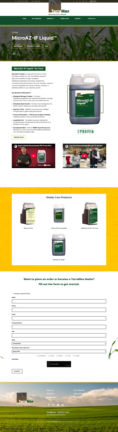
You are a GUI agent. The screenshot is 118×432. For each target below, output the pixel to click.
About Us (50, 390)
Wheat (60, 355)
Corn (52, 355)
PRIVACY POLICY (73, 421)
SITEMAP (64, 421)
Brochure (18, 46)
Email (14, 314)
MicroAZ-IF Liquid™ (59, 259)
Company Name (17, 323)
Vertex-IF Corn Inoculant (59, 228)
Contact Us (91, 18)
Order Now (19, 137)
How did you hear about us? (21, 348)
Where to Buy (64, 18)
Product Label (34, 46)
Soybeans (42, 355)
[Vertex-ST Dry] (28, 213)
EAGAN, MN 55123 (60, 414)
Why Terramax (36, 18)
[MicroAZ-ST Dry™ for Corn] (90, 213)
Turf (69, 355)
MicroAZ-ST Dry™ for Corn (89, 228)
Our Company (52, 397)
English (94, 1)
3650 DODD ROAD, (51, 414)
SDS (46, 46)
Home (24, 18)
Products (50, 18)
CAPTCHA (15, 359)
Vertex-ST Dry (28, 228)
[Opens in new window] (73, 1)
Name (14, 297)
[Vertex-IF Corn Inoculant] (59, 213)
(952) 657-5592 (63, 412)
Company (78, 18)
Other (77, 355)
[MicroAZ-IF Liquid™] (59, 244)
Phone (14, 306)
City (13, 331)
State (14, 340)
